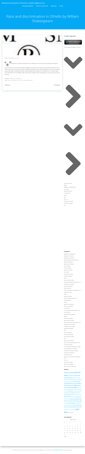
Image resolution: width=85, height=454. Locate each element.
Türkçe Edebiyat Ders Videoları (70, 348)
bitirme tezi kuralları (76, 377)
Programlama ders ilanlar (69, 324)
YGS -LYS (66, 199)
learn (69, 400)
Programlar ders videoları (69, 326)
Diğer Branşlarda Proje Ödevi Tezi (71, 260)
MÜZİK (65, 195)
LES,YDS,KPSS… (67, 193)
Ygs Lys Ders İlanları (68, 362)
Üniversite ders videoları (69, 352)
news (74, 401)
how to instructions (70, 398)
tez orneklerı (72, 403)
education (73, 396)
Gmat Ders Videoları (68, 286)
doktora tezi (66, 389)
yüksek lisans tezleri (75, 407)
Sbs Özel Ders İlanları (68, 334)
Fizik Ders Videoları (68, 276)
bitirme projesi (69, 373)
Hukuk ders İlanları (68, 296)
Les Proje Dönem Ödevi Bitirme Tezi (72, 310)
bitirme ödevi (72, 387)
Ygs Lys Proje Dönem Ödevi (70, 366)
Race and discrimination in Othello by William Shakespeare (20, 80)
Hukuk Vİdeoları (67, 300)
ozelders (9, 58)
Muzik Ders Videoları (68, 318)
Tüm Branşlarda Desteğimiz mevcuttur (72, 47)
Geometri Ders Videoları (69, 284)
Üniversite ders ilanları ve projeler (71, 350)
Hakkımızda (54, 6)
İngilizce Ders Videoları (69, 304)
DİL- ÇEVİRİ (66, 189)
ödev (81, 407)
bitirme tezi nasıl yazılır (78, 379)
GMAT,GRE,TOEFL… (68, 191)
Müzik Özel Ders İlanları (69, 320)
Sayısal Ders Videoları (68, 201)
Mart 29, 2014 (16, 58)
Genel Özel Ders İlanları (69, 280)
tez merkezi (66, 403)
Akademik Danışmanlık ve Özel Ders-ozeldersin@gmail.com (23, 3)
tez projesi (77, 403)
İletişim (61, 6)
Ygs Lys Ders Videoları (68, 364)
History (76, 396)
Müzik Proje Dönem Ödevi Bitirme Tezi (72, 322)
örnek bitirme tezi (67, 409)
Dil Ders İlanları (67, 266)
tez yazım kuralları (69, 405)
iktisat (75, 398)
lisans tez (66, 401)
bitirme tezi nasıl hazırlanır (69, 379)
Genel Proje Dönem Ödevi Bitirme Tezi (72, 282)
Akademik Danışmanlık (27, 6)
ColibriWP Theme (57, 450)
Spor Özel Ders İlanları (69, 340)
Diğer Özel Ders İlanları (69, 264)
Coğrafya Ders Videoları (69, 258)
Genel (65, 278)
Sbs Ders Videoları (68, 332)
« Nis (65, 436)
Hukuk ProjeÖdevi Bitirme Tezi (70, 298)
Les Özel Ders (67, 308)
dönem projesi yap (78, 394)
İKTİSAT (65, 302)
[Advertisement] (73, 228)
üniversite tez (70, 412)
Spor (65, 197)
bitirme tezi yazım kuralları (69, 381)
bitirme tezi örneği (70, 385)
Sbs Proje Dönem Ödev (69, 336)
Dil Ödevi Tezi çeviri (68, 270)
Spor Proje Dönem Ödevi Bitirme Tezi (72, 342)
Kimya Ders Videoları (68, 306)
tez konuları (78, 401)
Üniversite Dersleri (68, 183)
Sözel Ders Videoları (68, 203)
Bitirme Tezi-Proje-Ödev (42, 6)
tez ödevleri (75, 405)
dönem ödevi (67, 396)
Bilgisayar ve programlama (16, 78)
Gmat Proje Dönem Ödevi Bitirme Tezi (72, 290)
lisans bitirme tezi (76, 400)
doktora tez (79, 387)
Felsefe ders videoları (68, 274)
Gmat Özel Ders (67, 288)
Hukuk (65, 185)
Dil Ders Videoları (67, 268)
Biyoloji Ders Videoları (68, 256)
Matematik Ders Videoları (69, 314)
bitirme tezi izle (71, 375)
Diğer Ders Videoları (68, 262)
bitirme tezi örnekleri (74, 383)
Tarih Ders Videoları (68, 344)
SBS (65, 205)
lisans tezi (70, 401)
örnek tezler (73, 409)
